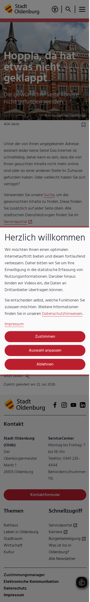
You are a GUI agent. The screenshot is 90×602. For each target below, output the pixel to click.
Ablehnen (45, 364)
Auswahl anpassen (45, 350)
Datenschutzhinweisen (62, 313)
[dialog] (45, 301)
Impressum (14, 324)
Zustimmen (45, 336)
